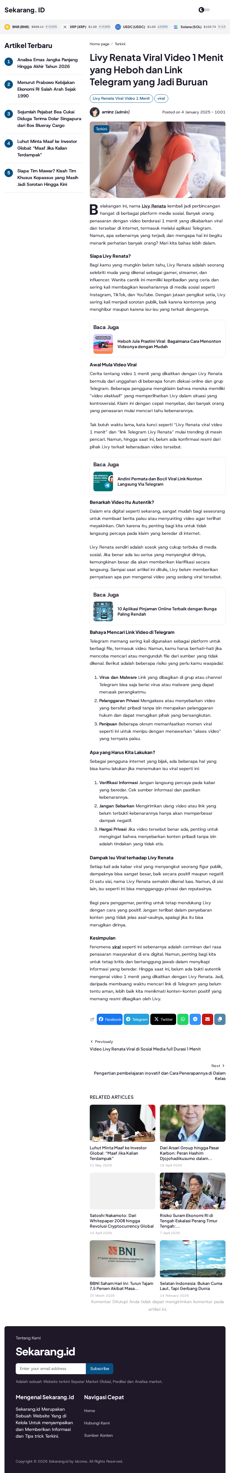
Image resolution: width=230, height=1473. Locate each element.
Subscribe (99, 1368)
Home (89, 1410)
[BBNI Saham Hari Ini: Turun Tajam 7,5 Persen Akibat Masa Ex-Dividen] (122, 1276)
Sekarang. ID (24, 10)
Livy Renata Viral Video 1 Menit (121, 98)
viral (161, 98)
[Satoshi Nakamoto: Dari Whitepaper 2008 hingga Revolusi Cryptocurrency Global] (122, 1208)
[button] (220, 1019)
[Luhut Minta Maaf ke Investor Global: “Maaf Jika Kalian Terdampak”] (122, 1140)
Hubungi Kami (97, 1423)
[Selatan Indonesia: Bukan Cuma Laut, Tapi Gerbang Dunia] (193, 1276)
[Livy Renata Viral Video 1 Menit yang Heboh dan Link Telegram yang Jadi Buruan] (158, 196)
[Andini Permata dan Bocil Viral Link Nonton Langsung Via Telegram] (103, 490)
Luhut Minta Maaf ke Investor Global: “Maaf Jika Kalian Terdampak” (47, 148)
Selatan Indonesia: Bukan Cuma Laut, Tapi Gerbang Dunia (191, 1286)
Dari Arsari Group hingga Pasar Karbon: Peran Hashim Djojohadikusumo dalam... (189, 1153)
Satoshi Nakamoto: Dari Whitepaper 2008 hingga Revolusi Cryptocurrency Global (122, 1220)
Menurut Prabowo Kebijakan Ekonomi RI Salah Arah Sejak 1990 (46, 89)
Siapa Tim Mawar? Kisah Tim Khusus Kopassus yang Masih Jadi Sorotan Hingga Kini (47, 177)
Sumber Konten (98, 1435)
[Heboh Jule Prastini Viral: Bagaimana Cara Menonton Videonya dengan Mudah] (103, 352)
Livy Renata (154, 206)
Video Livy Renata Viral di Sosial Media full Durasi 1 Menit (145, 1048)
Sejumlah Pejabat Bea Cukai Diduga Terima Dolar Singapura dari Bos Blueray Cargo (49, 118)
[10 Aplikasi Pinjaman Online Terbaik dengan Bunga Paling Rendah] (103, 620)
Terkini (101, 128)
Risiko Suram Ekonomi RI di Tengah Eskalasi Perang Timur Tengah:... (188, 1220)
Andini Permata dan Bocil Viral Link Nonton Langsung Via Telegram (160, 481)
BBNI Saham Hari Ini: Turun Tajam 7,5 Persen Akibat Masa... (121, 1286)
